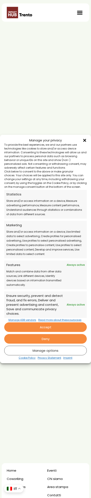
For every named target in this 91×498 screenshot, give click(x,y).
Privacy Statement (49, 358)
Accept (45, 327)
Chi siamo (55, 479)
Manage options (45, 350)
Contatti (54, 495)
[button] (85, 140)
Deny (46, 339)
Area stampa (57, 487)
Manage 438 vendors (22, 320)
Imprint (67, 358)
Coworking (15, 479)
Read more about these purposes (59, 320)
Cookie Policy (27, 358)
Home (11, 470)
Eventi (52, 470)
